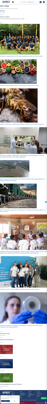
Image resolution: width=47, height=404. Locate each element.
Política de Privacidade (9, 402)
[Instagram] (23, 2)
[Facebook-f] (21, 2)
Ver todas (1, 14)
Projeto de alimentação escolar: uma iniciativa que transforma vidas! (19, 85)
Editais (21, 397)
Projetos (21, 396)
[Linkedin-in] (25, 2)
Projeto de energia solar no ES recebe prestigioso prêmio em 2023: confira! (21, 56)
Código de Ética (2, 370)
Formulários (38, 391)
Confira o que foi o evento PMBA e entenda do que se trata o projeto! (19, 289)
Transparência (38, 392)
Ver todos (1, 331)
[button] (18, 396)
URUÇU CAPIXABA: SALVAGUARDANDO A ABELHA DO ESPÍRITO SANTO (22, 124)
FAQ (37, 397)
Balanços (1, 342)
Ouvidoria (1, 356)
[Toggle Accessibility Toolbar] (46, 403)
